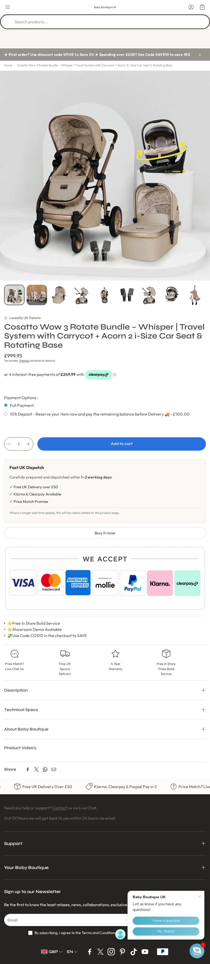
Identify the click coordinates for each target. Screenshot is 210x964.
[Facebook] (27, 769)
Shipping (24, 360)
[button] (7, 7)
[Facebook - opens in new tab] (89, 951)
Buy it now (105, 533)
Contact (59, 807)
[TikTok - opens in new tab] (133, 951)
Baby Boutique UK (105, 7)
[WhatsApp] (45, 769)
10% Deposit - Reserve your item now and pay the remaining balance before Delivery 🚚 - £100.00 (100, 414)
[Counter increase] (28, 444)
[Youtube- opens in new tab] (145, 951)
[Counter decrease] (9, 444)
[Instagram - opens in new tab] (111, 951)
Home (8, 65)
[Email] (53, 769)
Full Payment (22, 405)
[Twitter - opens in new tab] (100, 952)
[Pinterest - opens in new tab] (122, 951)
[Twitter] (36, 769)
